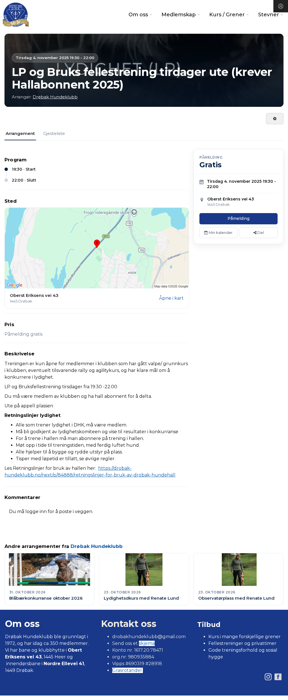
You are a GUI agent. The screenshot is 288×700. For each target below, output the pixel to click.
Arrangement (20, 133)
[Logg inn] (281, 6)
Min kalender (220, 232)
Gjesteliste (54, 133)
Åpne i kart (171, 298)
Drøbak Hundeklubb (55, 97)
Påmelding (238, 218)
